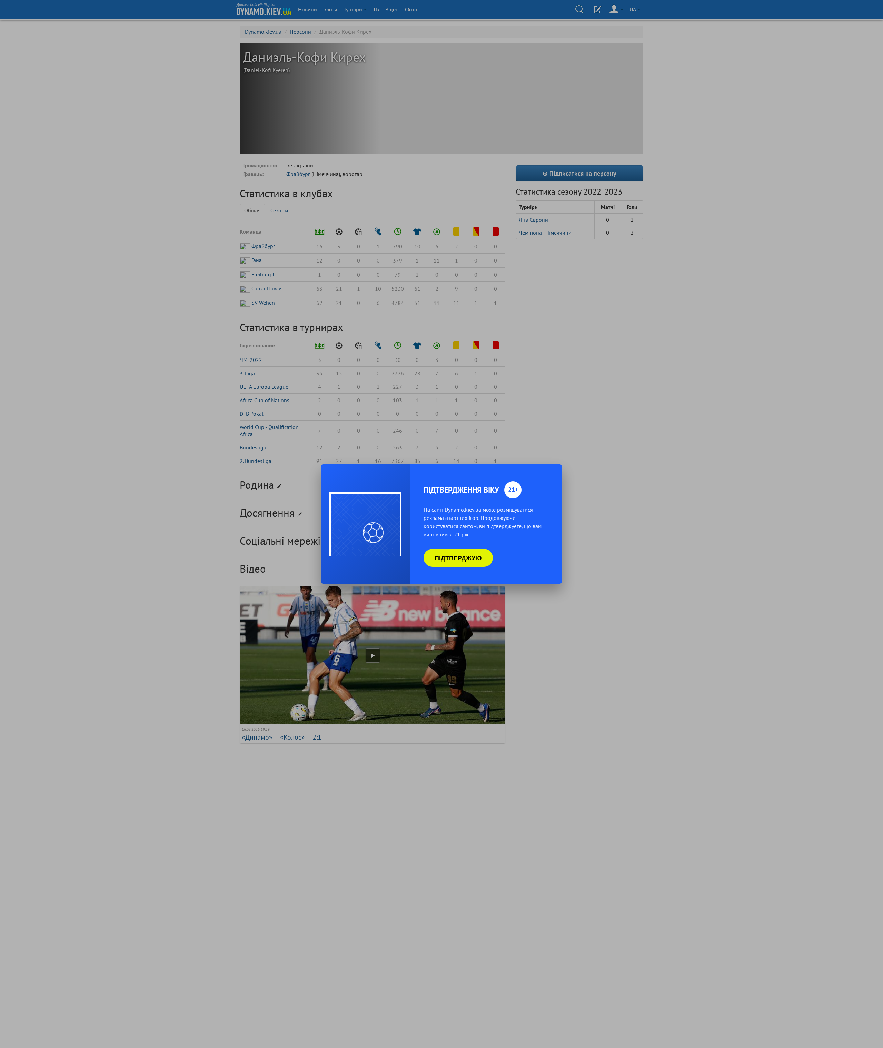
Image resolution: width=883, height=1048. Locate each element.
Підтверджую (458, 557)
